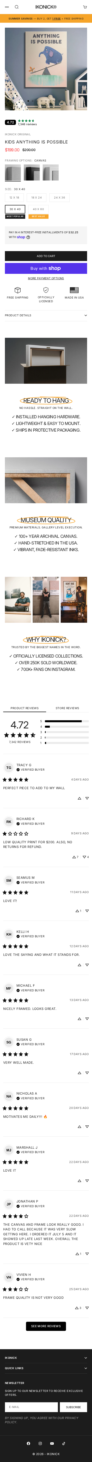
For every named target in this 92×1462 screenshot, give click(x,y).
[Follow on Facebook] (28, 1443)
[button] (64, 721)
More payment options (46, 278)
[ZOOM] (85, 103)
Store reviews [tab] (67, 708)
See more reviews (46, 1326)
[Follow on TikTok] (64, 1443)
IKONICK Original (18, 134)
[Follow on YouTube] (52, 1443)
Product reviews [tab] (25, 708)
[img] (30, 769)
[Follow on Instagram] (40, 1443)
